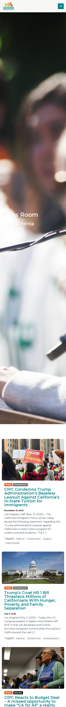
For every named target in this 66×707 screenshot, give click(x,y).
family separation (51, 638)
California (20, 539)
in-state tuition (34, 539)
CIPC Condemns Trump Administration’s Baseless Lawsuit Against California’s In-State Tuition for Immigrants (31, 497)
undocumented (12, 543)
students (47, 539)
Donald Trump (34, 638)
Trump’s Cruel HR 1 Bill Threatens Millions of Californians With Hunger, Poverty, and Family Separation (30, 600)
